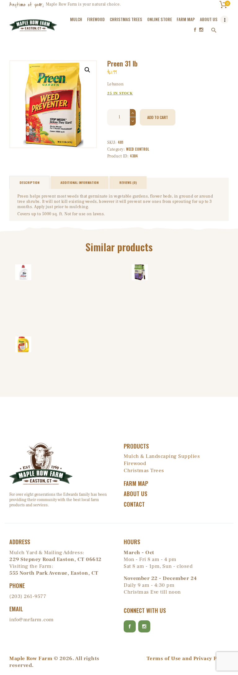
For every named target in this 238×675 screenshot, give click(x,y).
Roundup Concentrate (23, 272)
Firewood (135, 463)
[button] (87, 69)
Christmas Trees (144, 470)
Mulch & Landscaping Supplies (162, 456)
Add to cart (157, 117)
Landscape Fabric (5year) (139, 272)
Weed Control (137, 149)
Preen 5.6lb (23, 344)
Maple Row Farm (30, 658)
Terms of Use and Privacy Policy (188, 658)
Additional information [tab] (79, 182)
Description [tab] (29, 182)
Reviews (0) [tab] (128, 182)
